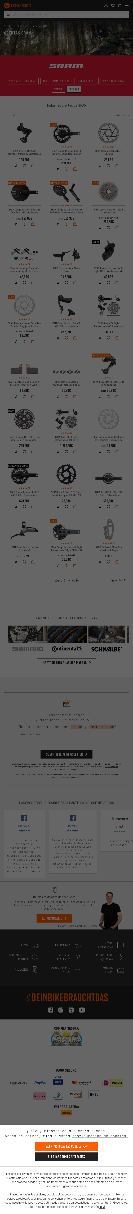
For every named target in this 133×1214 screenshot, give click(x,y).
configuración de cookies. (100, 1136)
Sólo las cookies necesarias (66, 1156)
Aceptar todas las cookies (63, 1146)
